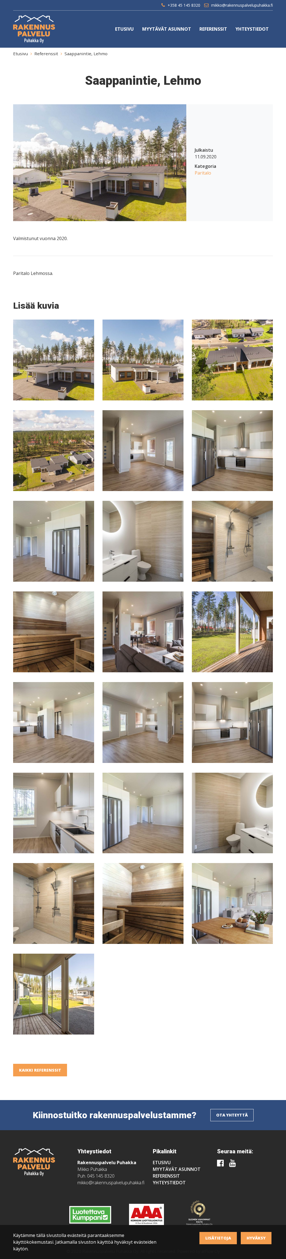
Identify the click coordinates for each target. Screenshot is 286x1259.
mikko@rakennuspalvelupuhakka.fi (242, 5)
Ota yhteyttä (232, 1115)
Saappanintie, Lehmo (86, 53)
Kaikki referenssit (40, 1070)
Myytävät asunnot (166, 29)
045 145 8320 (101, 1176)
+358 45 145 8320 (184, 5)
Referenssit (213, 29)
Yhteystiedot (252, 29)
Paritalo (203, 173)
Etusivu (124, 29)
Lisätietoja (218, 1238)
